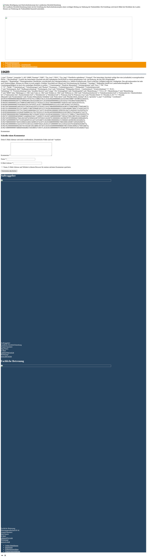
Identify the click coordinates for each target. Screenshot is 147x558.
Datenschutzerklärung (12, 551)
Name (3, 159)
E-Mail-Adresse (7, 163)
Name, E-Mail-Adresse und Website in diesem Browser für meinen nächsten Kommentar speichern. (37, 167)
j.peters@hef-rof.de (7, 353)
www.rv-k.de (5, 542)
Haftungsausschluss (12, 549)
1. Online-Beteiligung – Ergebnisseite (18, 65)
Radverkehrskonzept (12, 63)
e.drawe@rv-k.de (7, 538)
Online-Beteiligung (11, 546)
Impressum (9, 547)
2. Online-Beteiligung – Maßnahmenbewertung (21, 67)
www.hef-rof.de (6, 356)
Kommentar (5, 155)
